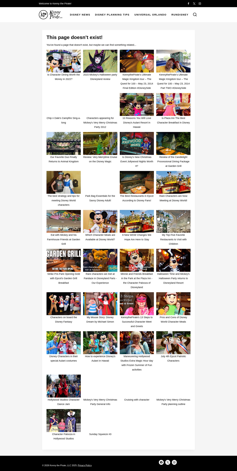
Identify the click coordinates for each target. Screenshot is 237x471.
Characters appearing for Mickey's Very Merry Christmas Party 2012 (100, 122)
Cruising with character (136, 399)
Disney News (80, 14)
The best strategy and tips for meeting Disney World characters (64, 200)
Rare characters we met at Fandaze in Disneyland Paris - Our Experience (100, 278)
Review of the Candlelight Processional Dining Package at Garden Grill (173, 161)
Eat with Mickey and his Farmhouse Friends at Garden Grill (63, 239)
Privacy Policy (84, 465)
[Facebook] (188, 3)
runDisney (179, 14)
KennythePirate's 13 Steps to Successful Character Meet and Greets (137, 322)
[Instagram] (199, 3)
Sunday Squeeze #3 (100, 434)
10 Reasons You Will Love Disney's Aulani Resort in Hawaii (136, 122)
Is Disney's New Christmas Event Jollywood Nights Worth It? (136, 161)
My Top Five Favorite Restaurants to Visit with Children (173, 239)
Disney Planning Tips (112, 14)
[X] (194, 3)
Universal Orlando (150, 14)
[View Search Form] (194, 14)
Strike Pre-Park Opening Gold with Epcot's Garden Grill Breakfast (63, 278)
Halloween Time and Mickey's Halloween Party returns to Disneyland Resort (173, 278)
